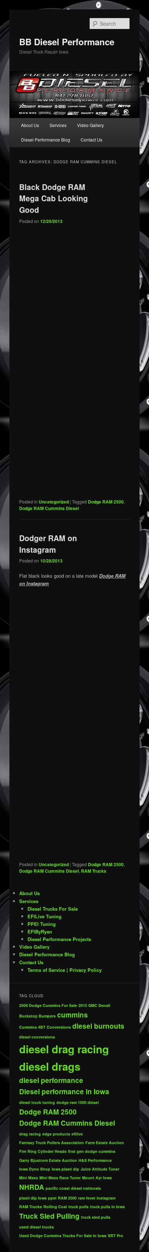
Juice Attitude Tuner (100, 1169)
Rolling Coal (55, 1206)
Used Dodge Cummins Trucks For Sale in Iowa (62, 1235)
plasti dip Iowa (33, 1198)
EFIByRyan (39, 931)
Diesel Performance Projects (59, 939)
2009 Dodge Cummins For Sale (48, 1005)
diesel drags (49, 1066)
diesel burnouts (98, 1026)
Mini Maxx (28, 1177)
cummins (72, 1015)
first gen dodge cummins (91, 1151)
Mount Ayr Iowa (97, 1177)
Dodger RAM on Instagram (48, 543)
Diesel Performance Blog (45, 139)
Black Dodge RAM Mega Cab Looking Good (53, 198)
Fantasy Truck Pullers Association (51, 1142)
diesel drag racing (64, 1049)
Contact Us (91, 139)
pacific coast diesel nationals (73, 1188)
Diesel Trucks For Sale (52, 908)
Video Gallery (90, 125)
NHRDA (31, 1187)
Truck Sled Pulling (49, 1216)
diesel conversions (37, 1037)
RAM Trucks (93, 871)
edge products (56, 1134)
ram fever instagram (96, 1198)
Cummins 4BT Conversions (45, 1027)
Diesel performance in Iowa (64, 1091)
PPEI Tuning (41, 923)
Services (58, 125)
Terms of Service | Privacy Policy (64, 969)
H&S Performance (95, 1160)
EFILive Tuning (44, 916)
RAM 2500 (67, 1198)
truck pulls (78, 1206)
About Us (30, 125)
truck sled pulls (95, 1217)
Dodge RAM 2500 (106, 501)
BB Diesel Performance (66, 41)
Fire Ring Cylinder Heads (43, 1151)
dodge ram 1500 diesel (77, 1102)
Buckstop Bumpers (37, 1016)
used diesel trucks (36, 1227)
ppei (52, 1198)
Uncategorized (54, 501)
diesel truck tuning (37, 1102)
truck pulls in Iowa (107, 1206)
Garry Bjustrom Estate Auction (48, 1160)
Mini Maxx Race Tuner (60, 1177)
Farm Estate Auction (104, 1142)
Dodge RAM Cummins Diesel (49, 508)
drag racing (30, 1134)
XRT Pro (115, 1235)
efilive (77, 1134)
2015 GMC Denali (94, 1005)
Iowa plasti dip (65, 1169)
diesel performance (51, 1080)
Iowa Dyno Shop (34, 1169)
